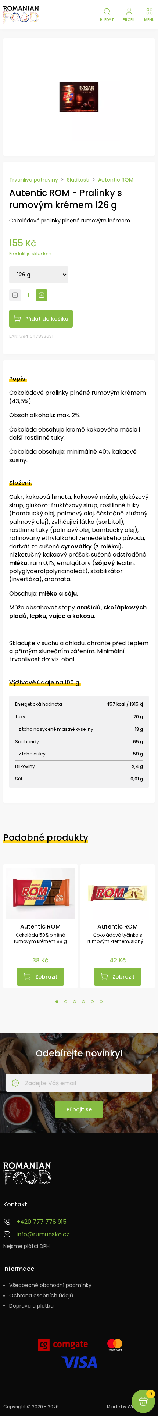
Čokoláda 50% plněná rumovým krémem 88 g (40, 938)
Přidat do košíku (46, 318)
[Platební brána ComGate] (62, 1347)
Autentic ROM (115, 179)
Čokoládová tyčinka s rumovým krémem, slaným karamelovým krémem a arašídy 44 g (117, 938)
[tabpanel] (40, 926)
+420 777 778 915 (42, 1222)
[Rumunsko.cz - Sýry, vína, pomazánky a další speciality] (21, 15)
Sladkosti (78, 179)
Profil (129, 19)
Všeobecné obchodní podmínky (50, 1285)
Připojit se (79, 1109)
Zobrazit (46, 976)
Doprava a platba (31, 1305)
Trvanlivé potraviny (33, 179)
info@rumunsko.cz (43, 1234)
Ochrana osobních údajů (41, 1295)
